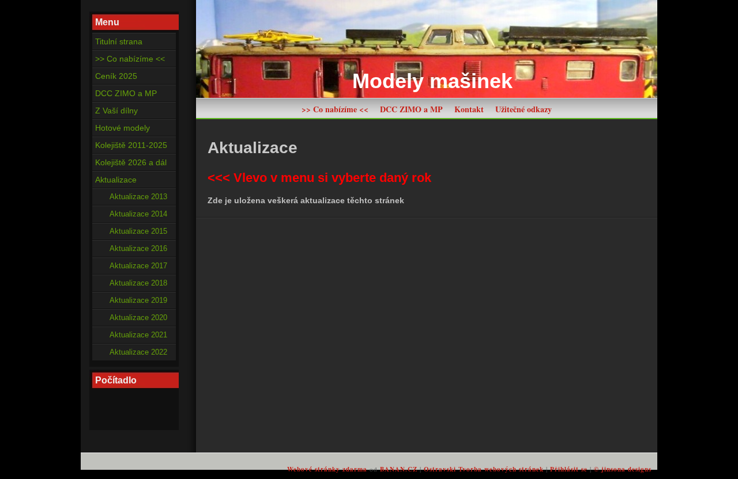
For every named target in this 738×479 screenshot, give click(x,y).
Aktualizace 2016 (138, 249)
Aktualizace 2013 (138, 197)
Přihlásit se (569, 469)
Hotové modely (122, 127)
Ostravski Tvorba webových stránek (484, 469)
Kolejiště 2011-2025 (131, 145)
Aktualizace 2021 (138, 335)
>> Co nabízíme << (335, 109)
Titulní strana (118, 41)
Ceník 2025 (116, 76)
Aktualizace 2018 (138, 283)
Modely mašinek (432, 81)
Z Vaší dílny (116, 110)
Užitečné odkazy (523, 109)
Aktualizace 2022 (138, 352)
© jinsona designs (623, 469)
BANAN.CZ (398, 469)
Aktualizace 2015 (138, 231)
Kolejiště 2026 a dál (131, 162)
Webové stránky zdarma (327, 469)
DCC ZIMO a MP (411, 109)
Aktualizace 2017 (138, 266)
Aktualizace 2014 (138, 214)
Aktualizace (116, 179)
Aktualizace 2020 (138, 318)
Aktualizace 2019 (138, 300)
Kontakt (469, 109)
